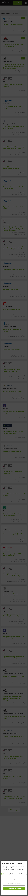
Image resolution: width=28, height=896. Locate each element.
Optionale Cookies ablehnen (14, 883)
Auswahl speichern (14, 879)
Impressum (12, 893)
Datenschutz (6, 893)
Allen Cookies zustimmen (14, 888)
